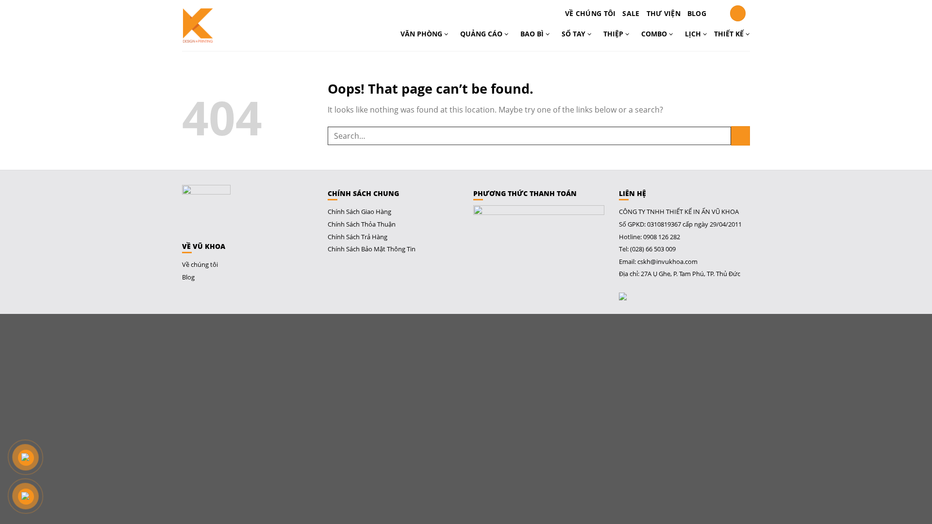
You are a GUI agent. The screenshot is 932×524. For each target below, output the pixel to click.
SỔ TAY (574, 33)
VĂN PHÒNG (422, 33)
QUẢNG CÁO (482, 33)
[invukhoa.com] (224, 25)
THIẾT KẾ (730, 33)
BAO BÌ (533, 33)
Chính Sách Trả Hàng (357, 236)
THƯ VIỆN (664, 13)
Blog (696, 13)
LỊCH (694, 33)
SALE (630, 13)
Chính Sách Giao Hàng (359, 211)
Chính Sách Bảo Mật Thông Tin (372, 249)
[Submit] (740, 135)
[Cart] (718, 13)
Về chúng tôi (590, 13)
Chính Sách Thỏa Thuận (362, 224)
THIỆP (614, 33)
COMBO (655, 33)
